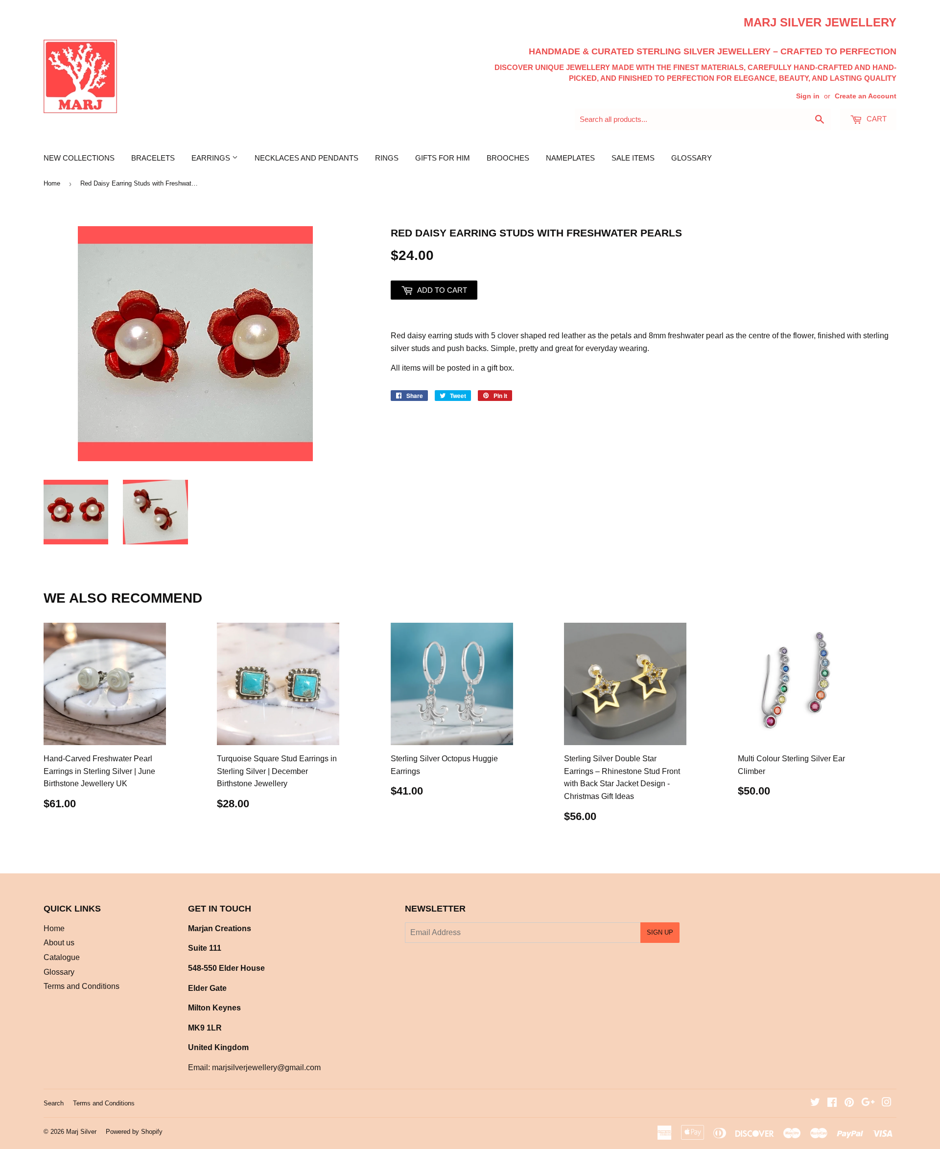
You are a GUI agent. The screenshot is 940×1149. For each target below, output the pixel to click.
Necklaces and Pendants (306, 158)
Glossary (691, 158)
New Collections (79, 158)
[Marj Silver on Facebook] (832, 1103)
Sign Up (660, 932)
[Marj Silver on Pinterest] (849, 1103)
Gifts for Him (442, 158)
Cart (876, 119)
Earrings (211, 158)
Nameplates (570, 158)
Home (52, 183)
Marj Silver (81, 1131)
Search (54, 1103)
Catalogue (62, 957)
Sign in (808, 96)
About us (59, 942)
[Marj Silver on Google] (868, 1103)
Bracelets (153, 158)
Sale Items (633, 158)
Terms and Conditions (81, 986)
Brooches (508, 158)
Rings (387, 158)
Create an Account (865, 96)
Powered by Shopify (134, 1131)
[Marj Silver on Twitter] (815, 1103)
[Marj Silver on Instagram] (887, 1103)
